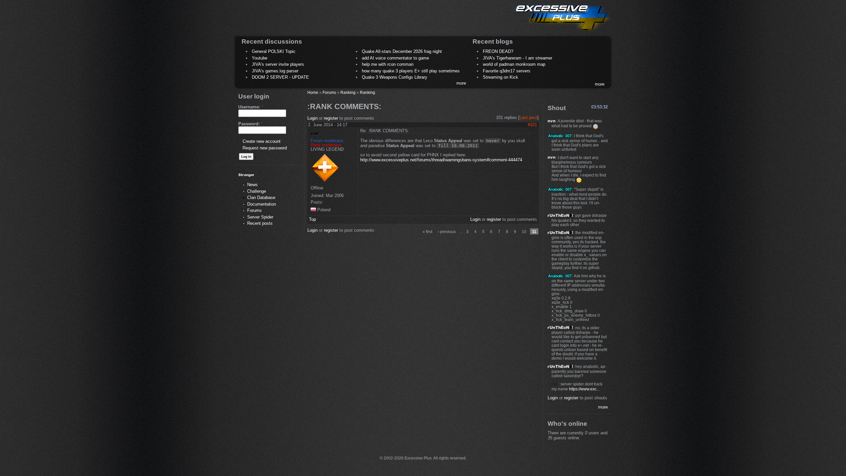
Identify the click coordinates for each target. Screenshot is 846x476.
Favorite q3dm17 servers (506, 70)
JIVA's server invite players (278, 64)
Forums (254, 210)
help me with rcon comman (387, 64)
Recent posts (260, 223)
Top (312, 219)
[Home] (560, 31)
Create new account (262, 141)
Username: (250, 106)
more (461, 83)
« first (427, 231)
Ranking (348, 92)
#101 (532, 124)
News (252, 184)
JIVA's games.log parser (275, 70)
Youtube (259, 58)
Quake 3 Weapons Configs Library (394, 77)
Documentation (261, 204)
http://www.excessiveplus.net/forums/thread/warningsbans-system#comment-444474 (441, 159)
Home (312, 92)
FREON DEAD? (498, 51)
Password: (250, 123)
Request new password (265, 147)
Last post (528, 117)
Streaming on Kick (500, 77)
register (331, 118)
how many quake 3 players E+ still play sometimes (411, 70)
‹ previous (447, 231)
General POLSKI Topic (273, 51)
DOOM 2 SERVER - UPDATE (280, 77)
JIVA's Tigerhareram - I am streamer (517, 58)
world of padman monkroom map (514, 64)
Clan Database (261, 197)
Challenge (256, 191)
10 (524, 231)
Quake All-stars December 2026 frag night (402, 51)
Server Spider (260, 217)
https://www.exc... (584, 389)
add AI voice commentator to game (395, 58)
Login (312, 118)
